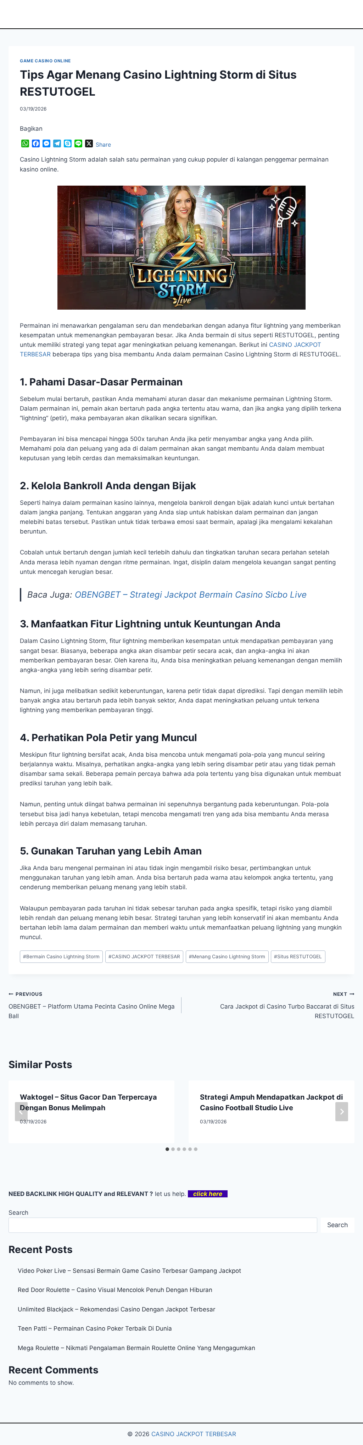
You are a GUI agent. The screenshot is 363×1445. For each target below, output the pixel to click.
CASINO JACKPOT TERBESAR (144, 956)
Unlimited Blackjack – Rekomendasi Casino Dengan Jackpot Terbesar (116, 1309)
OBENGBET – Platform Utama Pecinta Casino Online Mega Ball (92, 1005)
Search (18, 1212)
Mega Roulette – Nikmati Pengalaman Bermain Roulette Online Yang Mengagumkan (136, 1347)
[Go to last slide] (21, 1111)
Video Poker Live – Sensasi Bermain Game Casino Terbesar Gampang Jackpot (129, 1270)
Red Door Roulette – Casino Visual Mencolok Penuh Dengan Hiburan (115, 1289)
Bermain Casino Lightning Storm (61, 956)
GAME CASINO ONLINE (45, 60)
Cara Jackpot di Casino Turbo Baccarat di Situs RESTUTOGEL (287, 1005)
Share (103, 144)
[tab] (167, 1149)
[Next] (341, 1111)
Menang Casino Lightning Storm (227, 956)
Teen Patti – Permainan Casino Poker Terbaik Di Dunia (95, 1328)
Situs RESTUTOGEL (298, 956)
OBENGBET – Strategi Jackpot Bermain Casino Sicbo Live (191, 594)
